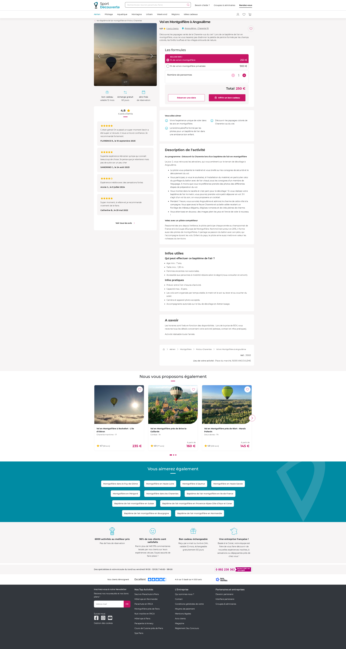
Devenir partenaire (224, 594)
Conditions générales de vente (189, 604)
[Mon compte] (238, 14)
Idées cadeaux (191, 14)
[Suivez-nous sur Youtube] (110, 617)
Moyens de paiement (185, 609)
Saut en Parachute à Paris (146, 594)
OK (127, 604)
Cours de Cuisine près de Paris (148, 628)
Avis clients (180, 618)
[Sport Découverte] (107, 5)
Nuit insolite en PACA (144, 613)
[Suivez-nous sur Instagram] (103, 617)
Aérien (97, 14)
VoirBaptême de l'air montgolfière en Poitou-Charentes (119, 21)
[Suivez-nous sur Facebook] (96, 617)
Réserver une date (186, 97)
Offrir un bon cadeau (229, 97)
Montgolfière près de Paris (147, 609)
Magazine (179, 623)
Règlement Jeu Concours (187, 628)
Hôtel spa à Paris (142, 618)
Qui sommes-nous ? (184, 594)
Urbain (149, 14)
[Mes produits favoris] (244, 14)
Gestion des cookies (103, 623)
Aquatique (122, 14)
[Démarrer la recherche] (188, 5)
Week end (162, 14)
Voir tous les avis (124, 223)
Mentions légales (183, 613)
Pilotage (109, 14)
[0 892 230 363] (220, 569)
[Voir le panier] (250, 14)
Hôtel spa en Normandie (145, 599)
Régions (175, 14)
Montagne (137, 14)
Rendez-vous (245, 5)
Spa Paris (138, 633)
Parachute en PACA (143, 604)
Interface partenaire (225, 599)
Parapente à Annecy (143, 623)
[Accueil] (164, 349)
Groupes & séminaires (224, 5)
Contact (179, 599)
